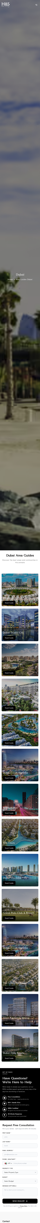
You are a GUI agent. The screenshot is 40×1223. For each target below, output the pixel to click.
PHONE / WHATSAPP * (9, 1159)
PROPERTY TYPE (7, 1168)
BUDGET (5, 1177)
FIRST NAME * (6, 1133)
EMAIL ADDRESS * (7, 1150)
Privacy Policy (23, 1206)
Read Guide (9, 603)
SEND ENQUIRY (19, 1201)
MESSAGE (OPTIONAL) (9, 1186)
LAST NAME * (6, 1141)
